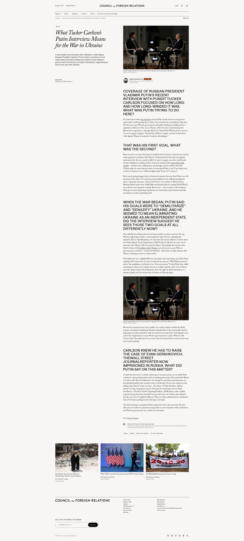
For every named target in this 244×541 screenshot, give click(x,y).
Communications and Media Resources (169, 508)
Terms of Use (161, 510)
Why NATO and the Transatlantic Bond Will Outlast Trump (122, 474)
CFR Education (128, 506)
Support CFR (59, 6)
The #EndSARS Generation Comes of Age (161, 474)
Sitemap (125, 512)
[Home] (122, 6)
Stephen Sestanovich (136, 79)
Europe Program (133, 418)
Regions (57, 14)
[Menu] (187, 6)
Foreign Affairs (70, 6)
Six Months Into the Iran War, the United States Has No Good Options (68, 475)
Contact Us (126, 508)
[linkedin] (171, 535)
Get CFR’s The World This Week (68, 520)
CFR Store (160, 506)
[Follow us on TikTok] (183, 535)
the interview (146, 120)
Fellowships (160, 502)
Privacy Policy (127, 510)
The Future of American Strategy (107, 14)
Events (92, 14)
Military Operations (157, 433)
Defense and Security (142, 433)
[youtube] (175, 535)
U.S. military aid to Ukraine (147, 248)
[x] (187, 535)
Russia (58, 26)
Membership (161, 500)
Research (75, 14)
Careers (125, 504)
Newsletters (161, 504)
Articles (57, 18)
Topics (66, 14)
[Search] (182, 6)
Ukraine (132, 433)
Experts (84, 14)
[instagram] (179, 535)
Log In (177, 6)
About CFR (126, 500)
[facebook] (168, 535)
